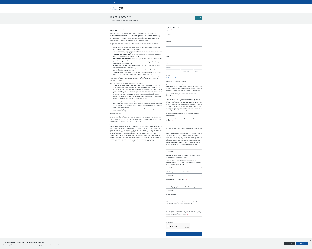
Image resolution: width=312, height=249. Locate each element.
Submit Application (184, 234)
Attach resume (170, 78)
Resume (168, 75)
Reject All (289, 243)
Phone (168, 56)
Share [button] (199, 18)
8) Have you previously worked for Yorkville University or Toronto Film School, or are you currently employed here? (183, 202)
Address (168, 64)
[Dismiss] (310, 240)
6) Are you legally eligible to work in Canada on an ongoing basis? (184, 187)
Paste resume (179, 78)
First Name (169, 34)
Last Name (169, 41)
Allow (302, 243)
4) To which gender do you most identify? (177, 172)
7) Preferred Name (171, 194)
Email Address (170, 49)
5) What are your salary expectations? (176, 179)
